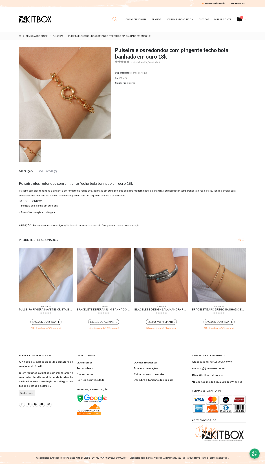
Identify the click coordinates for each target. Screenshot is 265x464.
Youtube (42, 404)
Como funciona (136, 19)
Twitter (28, 404)
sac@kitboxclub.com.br (215, 3)
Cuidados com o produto (149, 374)
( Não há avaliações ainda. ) (145, 62)
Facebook (22, 404)
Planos (156, 19)
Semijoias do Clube (178, 19)
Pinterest (35, 404)
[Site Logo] (35, 19)
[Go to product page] (46, 275)
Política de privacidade (91, 379)
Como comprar (86, 374)
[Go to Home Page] (20, 36)
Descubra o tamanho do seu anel (153, 379)
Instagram (48, 404)
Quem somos (84, 362)
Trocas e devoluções (146, 368)
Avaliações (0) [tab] (48, 171)
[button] (115, 19)
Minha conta (222, 19)
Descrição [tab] (26, 171)
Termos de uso (85, 368)
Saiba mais (27, 392)
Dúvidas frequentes (146, 362)
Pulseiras (130, 82)
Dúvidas (204, 19)
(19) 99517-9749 (237, 3)
